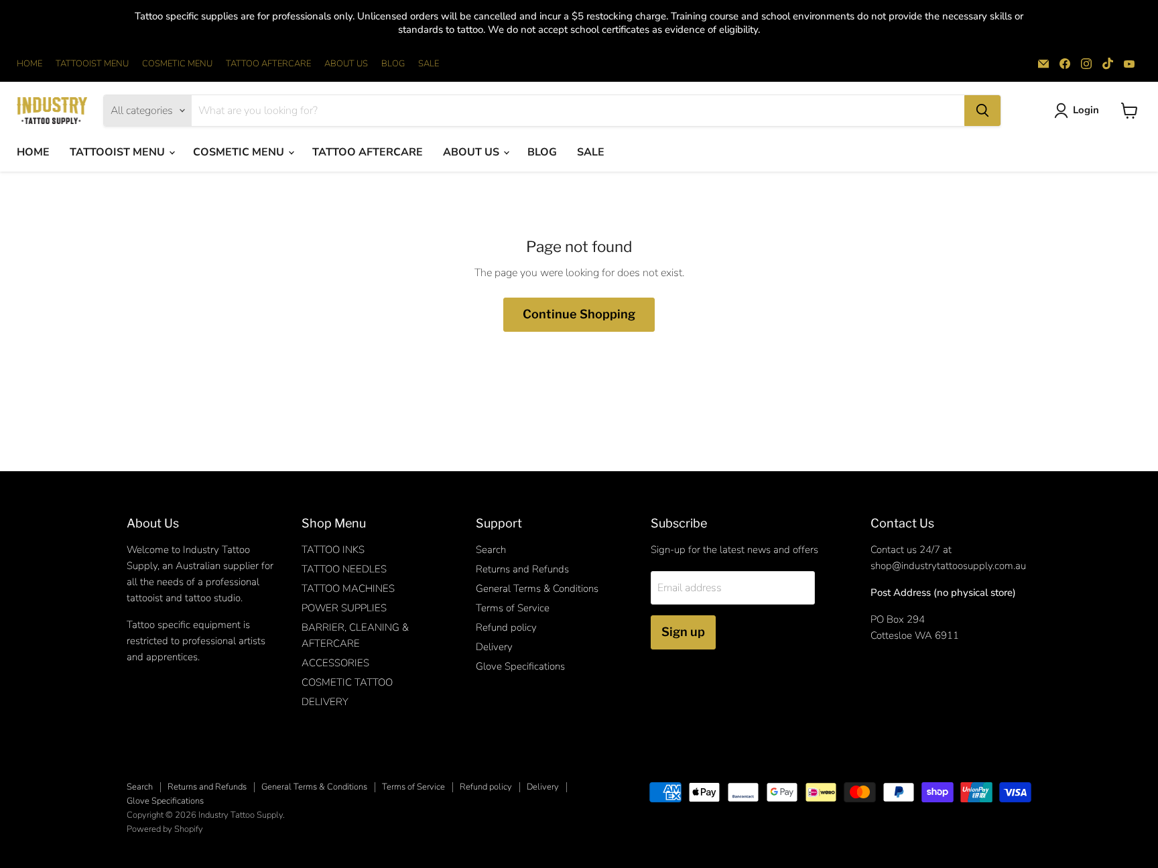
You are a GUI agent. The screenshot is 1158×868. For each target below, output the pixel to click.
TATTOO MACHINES (348, 588)
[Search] (982, 110)
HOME (29, 64)
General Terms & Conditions (537, 588)
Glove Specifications (520, 666)
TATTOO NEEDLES (344, 569)
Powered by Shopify (165, 829)
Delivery (494, 647)
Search (491, 549)
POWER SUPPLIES (344, 608)
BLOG (393, 64)
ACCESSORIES (335, 663)
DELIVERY (325, 701)
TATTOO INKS (333, 549)
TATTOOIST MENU (92, 64)
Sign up (683, 632)
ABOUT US (346, 64)
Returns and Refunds (522, 569)
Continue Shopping (579, 314)
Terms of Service (513, 608)
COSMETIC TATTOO (347, 682)
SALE (428, 64)
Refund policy (506, 627)
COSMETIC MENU (177, 64)
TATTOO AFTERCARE (268, 64)
